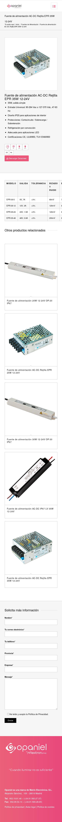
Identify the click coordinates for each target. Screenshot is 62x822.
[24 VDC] (25, 147)
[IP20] (13, 147)
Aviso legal (31, 806)
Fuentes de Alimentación (29, 24)
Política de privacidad (14, 806)
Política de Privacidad (38, 714)
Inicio (17, 24)
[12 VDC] (19, 147)
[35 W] (8, 147)
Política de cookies (45, 806)
